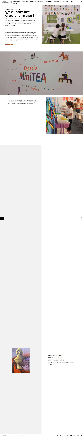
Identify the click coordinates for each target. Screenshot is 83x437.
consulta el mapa (59, 357)
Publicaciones (48, 1)
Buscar (81, 2)
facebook (57, 435)
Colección (40, 1)
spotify (78, 435)
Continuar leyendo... (9, 44)
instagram (64, 435)
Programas (33, 1)
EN (81, 219)
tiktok (81, 435)
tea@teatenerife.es (22, 435)
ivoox (74, 435)
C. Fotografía (57, 1)
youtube (71, 435)
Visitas (15, 3)
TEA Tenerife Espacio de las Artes (7, 2)
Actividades (25, 1)
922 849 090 (4, 435)
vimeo (67, 435)
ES (81, 217)
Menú (2, 218)
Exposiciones (16, 1)
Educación (65, 1)
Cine (71, 1)
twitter (60, 435)
